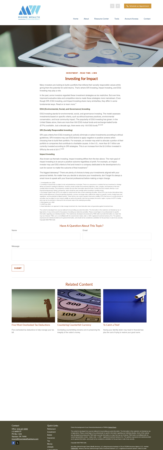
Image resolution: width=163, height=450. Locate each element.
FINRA (73, 448)
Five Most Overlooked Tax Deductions (31, 325)
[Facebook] (118, 6)
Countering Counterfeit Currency (74, 325)
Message (15, 246)
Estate (49, 435)
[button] (75, 18)
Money (49, 444)
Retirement (51, 429)
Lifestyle (50, 447)
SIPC (76, 448)
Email (85, 230)
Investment (51, 432)
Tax (48, 441)
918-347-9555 (22, 429)
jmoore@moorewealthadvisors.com (25, 439)
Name (14, 230)
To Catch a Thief (111, 325)
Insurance (51, 438)
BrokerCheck (112, 427)
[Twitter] (112, 6)
